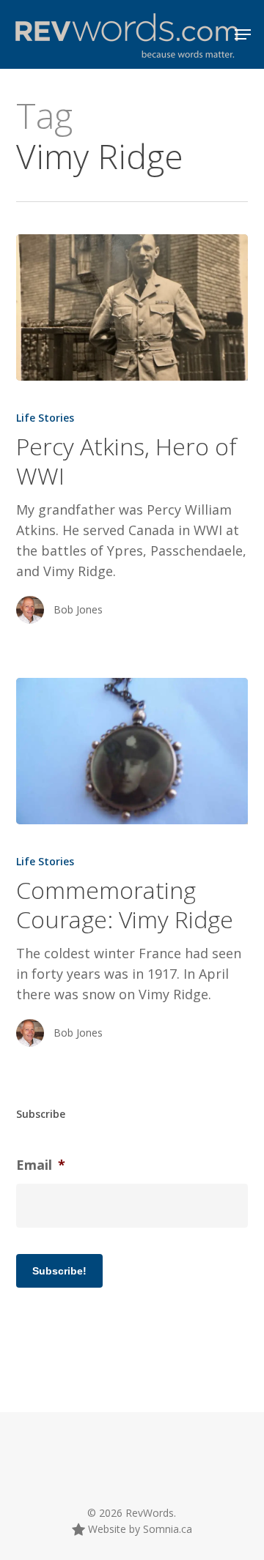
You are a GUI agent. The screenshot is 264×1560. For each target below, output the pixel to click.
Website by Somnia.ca (138, 1529)
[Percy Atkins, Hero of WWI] (132, 307)
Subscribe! (59, 1271)
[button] (243, 34)
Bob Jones (78, 609)
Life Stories (45, 418)
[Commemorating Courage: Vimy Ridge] (132, 751)
